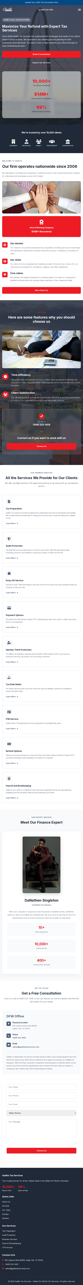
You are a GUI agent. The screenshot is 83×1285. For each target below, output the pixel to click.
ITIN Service (7, 1247)
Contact (5, 1214)
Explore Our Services (41, 63)
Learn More (11, 523)
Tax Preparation (8, 1231)
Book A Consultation (41, 54)
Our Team (6, 1210)
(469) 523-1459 (46, 10)
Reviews (5, 1218)
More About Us (41, 290)
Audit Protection (8, 1235)
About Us (6, 1202)
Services (5, 1206)
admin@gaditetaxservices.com (26, 1047)
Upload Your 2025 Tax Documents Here (41, 2)
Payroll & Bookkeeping (11, 1243)
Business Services (9, 1239)
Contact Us (41, 446)
